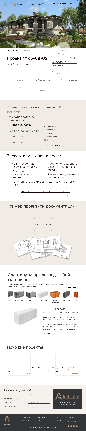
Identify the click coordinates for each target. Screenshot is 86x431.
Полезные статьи (57, 420)
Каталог (17, 50)
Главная (9, 50)
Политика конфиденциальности (9, 428)
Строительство (25, 420)
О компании (40, 420)
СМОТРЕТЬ (43, 224)
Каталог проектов (42, 417)
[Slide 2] (43, 46)
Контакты (55, 417)
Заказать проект (59, 63)
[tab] (25, 124)
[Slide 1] (38, 46)
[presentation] (69, 287)
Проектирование (26, 417)
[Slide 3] (47, 46)
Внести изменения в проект (38, 191)
